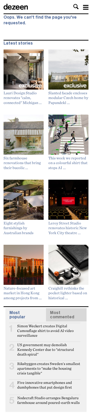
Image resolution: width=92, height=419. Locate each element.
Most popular (17, 315)
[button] (76, 6)
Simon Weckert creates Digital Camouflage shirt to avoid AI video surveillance (45, 328)
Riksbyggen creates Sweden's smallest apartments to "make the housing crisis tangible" (48, 365)
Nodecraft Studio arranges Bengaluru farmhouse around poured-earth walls (48, 400)
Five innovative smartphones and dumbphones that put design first (44, 384)
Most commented (62, 315)
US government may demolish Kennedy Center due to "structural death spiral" (45, 347)
